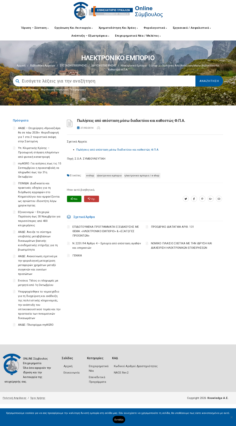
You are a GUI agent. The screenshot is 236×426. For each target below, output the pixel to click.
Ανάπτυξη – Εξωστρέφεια (89, 35)
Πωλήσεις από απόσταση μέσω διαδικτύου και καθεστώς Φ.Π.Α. (117, 149)
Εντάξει (119, 419)
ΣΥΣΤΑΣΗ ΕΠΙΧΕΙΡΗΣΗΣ (73, 65)
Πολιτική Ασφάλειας (14, 398)
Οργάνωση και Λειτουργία (73, 27)
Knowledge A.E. (217, 398)
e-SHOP (90, 175)
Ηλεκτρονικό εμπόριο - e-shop (139, 65)
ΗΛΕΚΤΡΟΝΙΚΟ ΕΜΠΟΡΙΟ (109, 175)
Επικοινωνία (71, 372)
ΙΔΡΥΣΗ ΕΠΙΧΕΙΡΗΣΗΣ (104, 65)
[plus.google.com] (210, 198)
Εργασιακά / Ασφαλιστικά (191, 27)
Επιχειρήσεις (78, 89)
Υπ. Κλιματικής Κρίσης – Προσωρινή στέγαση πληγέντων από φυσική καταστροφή (38, 152)
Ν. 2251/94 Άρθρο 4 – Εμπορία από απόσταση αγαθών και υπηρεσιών (106, 245)
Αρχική (21, 65)
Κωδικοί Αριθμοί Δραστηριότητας (136, 366)
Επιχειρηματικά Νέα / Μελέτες (137, 35)
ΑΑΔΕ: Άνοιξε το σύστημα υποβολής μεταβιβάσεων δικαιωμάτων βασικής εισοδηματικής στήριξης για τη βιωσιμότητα (38, 240)
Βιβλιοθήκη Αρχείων (42, 65)
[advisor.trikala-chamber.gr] (219, 198)
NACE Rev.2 (121, 372)
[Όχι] (231, 419)
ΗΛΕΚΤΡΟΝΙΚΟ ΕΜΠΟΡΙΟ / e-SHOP (141, 175)
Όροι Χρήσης (37, 398)
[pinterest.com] (202, 198)
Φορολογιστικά (155, 27)
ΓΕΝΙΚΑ (77, 255)
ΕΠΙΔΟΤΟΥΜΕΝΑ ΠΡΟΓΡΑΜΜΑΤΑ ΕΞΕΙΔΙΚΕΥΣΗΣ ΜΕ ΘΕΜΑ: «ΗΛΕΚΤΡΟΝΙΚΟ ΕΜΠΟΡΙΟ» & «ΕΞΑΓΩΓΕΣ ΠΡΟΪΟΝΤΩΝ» (105, 231)
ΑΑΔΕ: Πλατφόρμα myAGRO (36, 324)
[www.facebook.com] (194, 198)
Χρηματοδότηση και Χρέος (118, 27)
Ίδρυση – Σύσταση (34, 27)
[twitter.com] (186, 198)
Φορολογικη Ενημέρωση (55, 89)
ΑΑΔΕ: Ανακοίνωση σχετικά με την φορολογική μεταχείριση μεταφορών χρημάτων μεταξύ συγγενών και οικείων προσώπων (37, 265)
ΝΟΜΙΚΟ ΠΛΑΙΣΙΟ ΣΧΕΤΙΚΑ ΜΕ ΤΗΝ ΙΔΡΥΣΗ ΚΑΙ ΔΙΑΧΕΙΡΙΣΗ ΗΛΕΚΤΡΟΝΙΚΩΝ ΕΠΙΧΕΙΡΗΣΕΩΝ (181, 245)
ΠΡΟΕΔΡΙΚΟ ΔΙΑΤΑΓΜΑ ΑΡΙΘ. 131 (172, 226)
